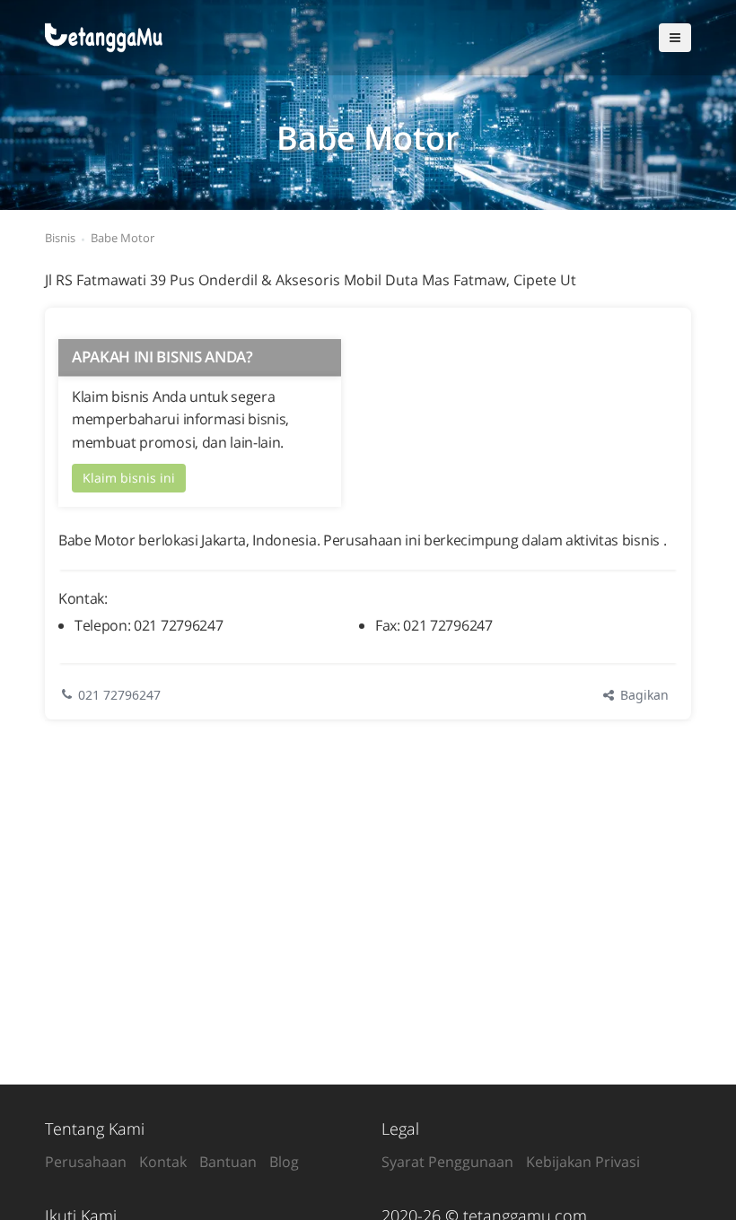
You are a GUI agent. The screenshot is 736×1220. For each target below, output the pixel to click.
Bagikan (643, 694)
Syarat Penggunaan (447, 1162)
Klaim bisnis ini (129, 477)
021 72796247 (119, 694)
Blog (284, 1162)
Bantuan (228, 1162)
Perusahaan (86, 1162)
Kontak (163, 1162)
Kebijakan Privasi (583, 1162)
